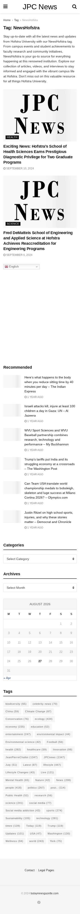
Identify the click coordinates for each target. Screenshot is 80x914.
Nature (42, 780)
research (43, 795)
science (14, 803)
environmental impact (53, 734)
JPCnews (54, 757)
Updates (15, 833)
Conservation (17, 719)
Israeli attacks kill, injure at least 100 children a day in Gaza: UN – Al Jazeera (49, 410)
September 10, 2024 (20, 168)
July (11, 764)
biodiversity (16, 704)
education (40, 726)
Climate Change (38, 711)
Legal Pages (46, 870)
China (12, 711)
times (13, 825)
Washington (59, 833)
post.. (58, 787)
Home (7, 20)
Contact (30, 870)
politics (36, 787)
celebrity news (45, 704)
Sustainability (18, 818)
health (13, 749)
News (63, 780)
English (13, 266)
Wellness (14, 841)
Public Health (17, 795)
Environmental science (23, 742)
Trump (55, 825)
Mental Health (17, 780)
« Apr (7, 678)
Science (13, 223)
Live (47, 772)
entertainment (18, 734)
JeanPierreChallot (22, 757)
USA (36, 833)
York (56, 841)
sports (54, 810)
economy (15, 726)
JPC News (40, 6)
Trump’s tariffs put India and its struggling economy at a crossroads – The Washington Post (49, 464)
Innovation (62, 749)
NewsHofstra (30, 20)
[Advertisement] (40, 316)
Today (34, 825)
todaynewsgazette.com (44, 893)
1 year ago (35, 397)
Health (12, 137)
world (36, 841)
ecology (44, 719)
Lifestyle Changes (20, 772)
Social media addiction (23, 810)
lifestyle (52, 764)
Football (55, 742)
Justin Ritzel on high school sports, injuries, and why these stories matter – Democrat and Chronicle (48, 517)
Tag (16, 20)
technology (47, 818)
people (14, 787)
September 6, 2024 (19, 254)
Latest (30, 764)
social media (40, 803)
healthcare (37, 749)
